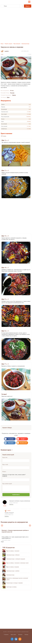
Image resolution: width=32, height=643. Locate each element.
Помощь (26, 634)
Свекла (2, 104)
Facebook (10, 439)
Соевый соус (4, 128)
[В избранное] (30, 51)
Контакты (20, 634)
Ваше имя (4, 457)
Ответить (11, 504)
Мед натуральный (5, 116)
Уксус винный (4, 126)
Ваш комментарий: (7, 483)
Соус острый (4, 114)
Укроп (2, 121)
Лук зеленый (4, 123)
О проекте (6, 634)
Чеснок (2, 119)
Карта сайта (13, 634)
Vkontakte (10, 443)
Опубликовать (16, 494)
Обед (8, 97)
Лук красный (4, 109)
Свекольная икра (25, 43)
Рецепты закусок (8, 43)
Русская (12, 93)
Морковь (3, 106)
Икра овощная (17, 43)
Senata (4, 505)
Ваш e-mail (5, 464)
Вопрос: (4, 471)
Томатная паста (4, 111)
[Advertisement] (16, 25)
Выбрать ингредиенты (21, 6)
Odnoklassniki (23, 443)
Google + (23, 439)
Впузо (2, 43)
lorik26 (8, 510)
